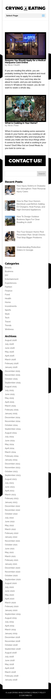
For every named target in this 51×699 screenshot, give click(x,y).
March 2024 (10, 452)
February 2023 (11, 498)
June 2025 (10, 394)
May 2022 (9, 525)
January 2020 (11, 610)
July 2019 (9, 622)
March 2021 (10, 556)
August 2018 (11, 652)
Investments (11, 306)
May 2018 (9, 664)
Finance (8, 291)
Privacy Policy (39, 693)
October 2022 (11, 514)
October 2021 (11, 544)
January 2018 (11, 680)
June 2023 (10, 487)
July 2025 (9, 390)
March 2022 (10, 529)
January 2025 (11, 413)
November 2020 (12, 572)
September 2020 (13, 579)
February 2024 (11, 456)
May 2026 (9, 352)
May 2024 (9, 444)
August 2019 (11, 618)
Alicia (10, 65)
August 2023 (11, 479)
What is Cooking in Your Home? (21, 123)
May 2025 (9, 398)
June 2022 (10, 521)
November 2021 (12, 541)
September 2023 (13, 475)
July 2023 (9, 483)
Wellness (9, 329)
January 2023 (11, 502)
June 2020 (10, 591)
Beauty (8, 267)
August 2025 (11, 386)
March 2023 (10, 494)
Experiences (10, 283)
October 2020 (11, 575)
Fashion (8, 287)
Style (7, 314)
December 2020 (12, 568)
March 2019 (10, 629)
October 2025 (11, 379)
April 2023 (9, 490)
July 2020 (9, 587)
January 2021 (11, 564)
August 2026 (11, 340)
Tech (7, 317)
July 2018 (9, 656)
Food (16, 125)
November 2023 (12, 467)
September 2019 (13, 614)
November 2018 (12, 641)
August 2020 (11, 583)
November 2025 (12, 375)
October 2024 (11, 425)
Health (17, 65)
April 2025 (9, 402)
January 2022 (11, 537)
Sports (8, 310)
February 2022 (11, 533)
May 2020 (9, 595)
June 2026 (10, 348)
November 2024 (12, 421)
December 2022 (12, 506)
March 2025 (10, 406)
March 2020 (10, 602)
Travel (8, 321)
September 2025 (13, 382)
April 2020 (9, 598)
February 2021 (11, 560)
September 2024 (13, 429)
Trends (8, 325)
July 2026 (9, 344)
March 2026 (10, 359)
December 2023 (12, 464)
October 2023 (11, 471)
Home (8, 302)
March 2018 (10, 672)
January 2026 (11, 367)
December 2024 (12, 417)
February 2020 (11, 606)
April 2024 (9, 448)
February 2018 (11, 676)
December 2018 (12, 637)
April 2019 (9, 626)
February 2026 (11, 363)
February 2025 (11, 410)
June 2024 (10, 440)
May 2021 (9, 552)
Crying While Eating (21, 693)
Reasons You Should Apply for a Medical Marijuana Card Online (25, 61)
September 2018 (13, 649)
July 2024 (9, 436)
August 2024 (11, 433)
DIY (6, 275)
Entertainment (11, 279)
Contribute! (26, 695)
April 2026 (9, 356)
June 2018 (10, 660)
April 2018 (9, 668)
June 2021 (9, 548)
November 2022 (12, 510)
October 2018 (11, 645)
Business (9, 271)
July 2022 (9, 518)
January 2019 (11, 633)
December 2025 (12, 371)
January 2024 (11, 460)
